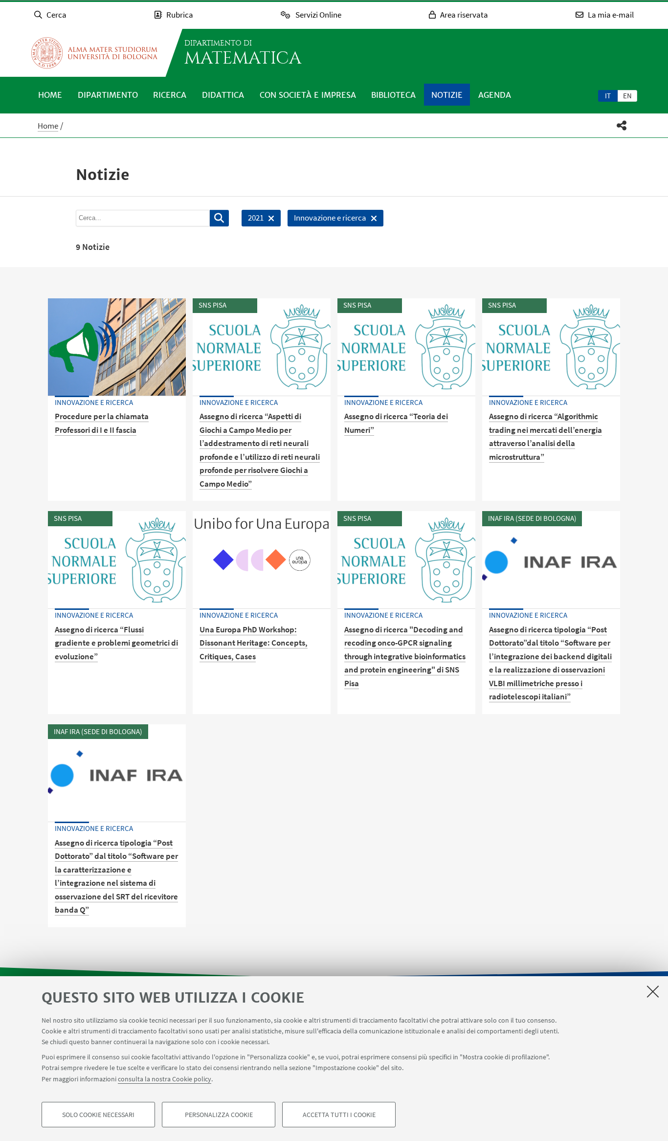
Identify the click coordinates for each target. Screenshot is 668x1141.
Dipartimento (108, 95)
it (608, 95)
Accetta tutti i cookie (339, 1114)
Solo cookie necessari (98, 1114)
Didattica (223, 95)
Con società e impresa (308, 95)
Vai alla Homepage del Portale (94, 52)
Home (50, 95)
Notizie (447, 95)
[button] (621, 125)
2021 (253, 219)
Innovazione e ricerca (327, 219)
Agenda (494, 95)
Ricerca (169, 95)
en (627, 95)
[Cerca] (219, 218)
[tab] (608, 95)
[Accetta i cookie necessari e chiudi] (653, 991)
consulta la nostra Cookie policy (164, 1078)
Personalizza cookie (219, 1114)
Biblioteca (393, 95)
